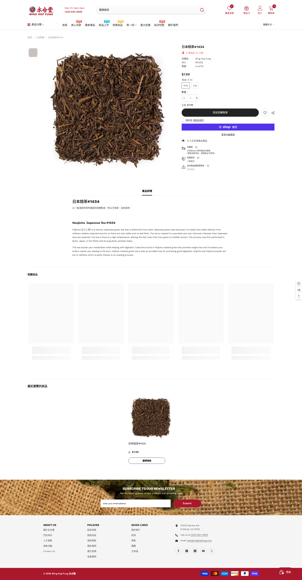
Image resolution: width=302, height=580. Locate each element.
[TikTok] (195, 551)
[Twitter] (212, 551)
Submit (187, 503)
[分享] (271, 113)
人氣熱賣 (40, 37)
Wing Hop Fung (203, 58)
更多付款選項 (228, 134)
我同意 (189, 120)
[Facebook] (178, 551)
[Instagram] (187, 551)
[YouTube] (203, 551)
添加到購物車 (220, 112)
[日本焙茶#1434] (151, 417)
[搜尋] (151, 10)
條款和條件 (198, 120)
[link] (265, 113)
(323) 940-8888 (199, 534)
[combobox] (147, 10)
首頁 (30, 37)
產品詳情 (147, 191)
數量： (185, 92)
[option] (107, 109)
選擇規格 (147, 460)
